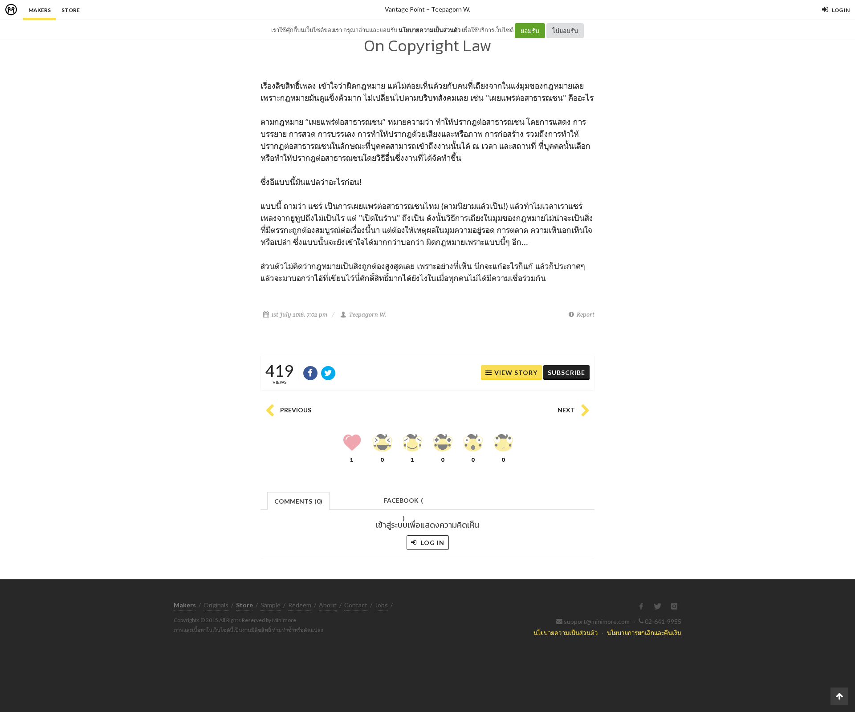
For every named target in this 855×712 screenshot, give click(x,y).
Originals (216, 605)
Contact (355, 605)
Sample (271, 605)
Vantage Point (405, 9)
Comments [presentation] (298, 501)
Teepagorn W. (450, 9)
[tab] (298, 500)
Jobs (381, 605)
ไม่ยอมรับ (565, 30)
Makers (39, 10)
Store (70, 10)
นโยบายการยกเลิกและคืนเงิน (644, 632)
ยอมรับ (530, 30)
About (328, 605)
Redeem (299, 605)
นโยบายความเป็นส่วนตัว (429, 29)
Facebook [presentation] (403, 502)
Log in (431, 542)
